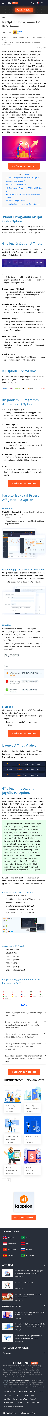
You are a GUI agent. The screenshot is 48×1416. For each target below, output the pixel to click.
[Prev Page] (4, 1180)
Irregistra (7, 1395)
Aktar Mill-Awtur (35, 1080)
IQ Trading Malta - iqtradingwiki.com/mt (19, 1413)
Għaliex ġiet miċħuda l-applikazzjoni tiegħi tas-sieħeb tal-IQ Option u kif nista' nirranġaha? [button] (22, 1046)
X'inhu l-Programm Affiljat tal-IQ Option (23, 178)
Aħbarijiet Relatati (13, 1080)
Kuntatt (19, 1403)
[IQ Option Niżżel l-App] (32, 1125)
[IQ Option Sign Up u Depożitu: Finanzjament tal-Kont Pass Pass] (12, 1094)
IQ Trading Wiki (10, 1391)
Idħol (41, 1391)
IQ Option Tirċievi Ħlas (16, 185)
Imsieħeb (23, 1399)
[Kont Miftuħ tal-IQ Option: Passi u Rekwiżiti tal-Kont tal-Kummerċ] (12, 1125)
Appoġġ (33, 1399)
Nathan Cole (19, 32)
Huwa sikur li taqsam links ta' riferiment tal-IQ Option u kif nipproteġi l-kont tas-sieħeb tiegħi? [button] (23, 1059)
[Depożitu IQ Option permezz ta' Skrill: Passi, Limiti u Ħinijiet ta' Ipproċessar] (32, 1094)
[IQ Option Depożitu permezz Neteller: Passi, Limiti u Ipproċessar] (12, 1156)
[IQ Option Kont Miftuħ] (7, 1285)
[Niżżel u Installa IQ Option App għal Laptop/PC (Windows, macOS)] (7, 1273)
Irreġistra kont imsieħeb (23, 1217)
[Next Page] (8, 1180)
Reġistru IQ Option (24, 10)
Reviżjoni (18, 1395)
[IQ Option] (24, 1211)
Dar (3, 17)
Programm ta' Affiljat (27, 1391)
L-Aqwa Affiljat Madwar (16, 201)
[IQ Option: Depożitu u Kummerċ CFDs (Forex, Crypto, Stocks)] (32, 1156)
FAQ (27, 1403)
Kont (15, 1399)
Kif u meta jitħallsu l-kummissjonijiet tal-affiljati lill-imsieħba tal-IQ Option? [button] (21, 1035)
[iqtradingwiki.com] (12, 2)
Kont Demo (36, 1403)
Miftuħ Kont (8, 1403)
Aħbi (27, 174)
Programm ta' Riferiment (13, 1406)
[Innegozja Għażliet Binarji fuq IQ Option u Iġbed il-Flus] (7, 1297)
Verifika (7, 1399)
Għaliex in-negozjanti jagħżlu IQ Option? (23, 204)
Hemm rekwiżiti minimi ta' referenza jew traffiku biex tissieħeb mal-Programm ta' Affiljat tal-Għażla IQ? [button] (22, 1025)
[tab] (24, 1014)
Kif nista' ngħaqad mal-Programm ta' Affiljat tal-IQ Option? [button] (23, 1014)
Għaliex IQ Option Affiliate (18, 181)
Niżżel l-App (29, 1395)
